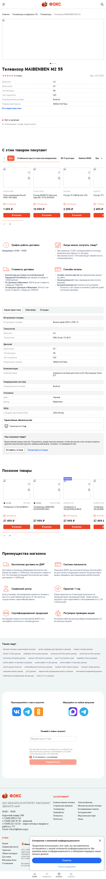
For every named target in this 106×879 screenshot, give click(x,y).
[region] (53, 158)
